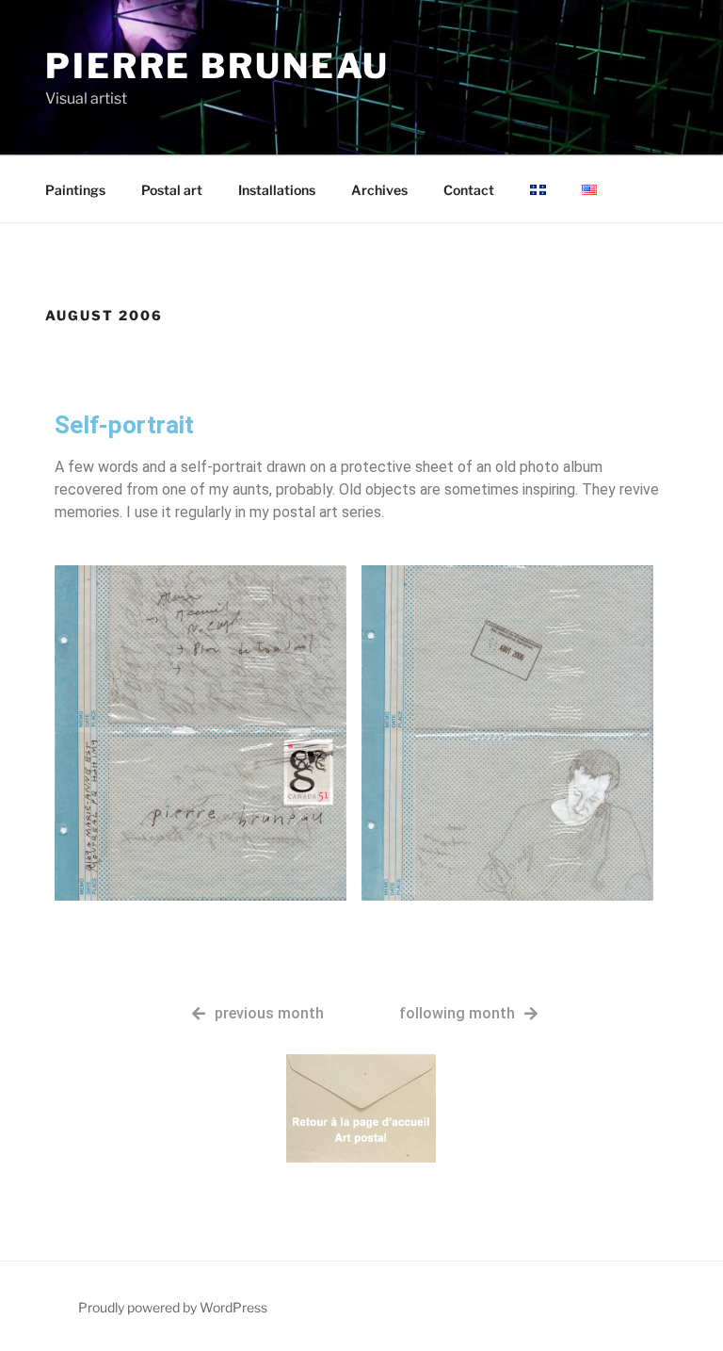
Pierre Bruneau (217, 66)
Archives (379, 190)
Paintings (75, 190)
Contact (468, 190)
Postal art (171, 190)
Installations (276, 190)
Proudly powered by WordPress (172, 1307)
